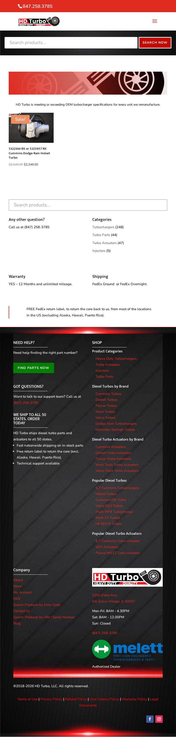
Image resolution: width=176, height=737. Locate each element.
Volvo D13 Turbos (109, 506)
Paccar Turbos (106, 405)
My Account (22, 592)
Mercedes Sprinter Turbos (115, 429)
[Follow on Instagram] (159, 719)
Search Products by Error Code (36, 604)
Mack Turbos (105, 411)
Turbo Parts (101, 235)
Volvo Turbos (106, 417)
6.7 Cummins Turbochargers (117, 488)
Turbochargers (103, 227)
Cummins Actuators (111, 446)
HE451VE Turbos (109, 523)
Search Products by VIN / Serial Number (44, 617)
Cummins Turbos (108, 393)
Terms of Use (27, 699)
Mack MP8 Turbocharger (114, 511)
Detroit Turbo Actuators (113, 452)
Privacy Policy (51, 699)
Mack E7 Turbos (108, 517)
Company (21, 570)
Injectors (98, 250)
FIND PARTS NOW (33, 368)
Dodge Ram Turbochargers (116, 423)
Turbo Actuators (104, 243)
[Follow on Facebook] (150, 719)
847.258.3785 (37, 6)
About (18, 580)
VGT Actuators (107, 547)
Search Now (155, 42)
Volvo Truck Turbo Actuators (117, 470)
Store (17, 586)
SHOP (97, 342)
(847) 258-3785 (37, 227)
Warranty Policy (134, 699)
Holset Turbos (106, 494)
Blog (17, 623)
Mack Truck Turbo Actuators (117, 464)
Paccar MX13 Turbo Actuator (118, 553)
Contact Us (21, 611)
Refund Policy (76, 699)
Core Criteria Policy (104, 699)
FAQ (16, 598)
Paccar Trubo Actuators (113, 458)
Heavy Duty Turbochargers (116, 358)
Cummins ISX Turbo (111, 500)
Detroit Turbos (106, 399)
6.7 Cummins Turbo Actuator (118, 541)
